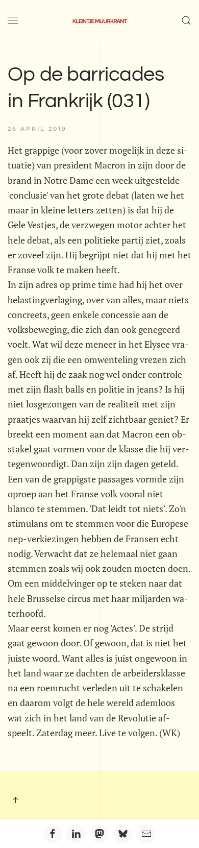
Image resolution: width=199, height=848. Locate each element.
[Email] (146, 834)
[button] (13, 20)
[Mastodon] (99, 834)
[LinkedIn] (76, 834)
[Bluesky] (123, 834)
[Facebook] (52, 834)
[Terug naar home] (99, 20)
